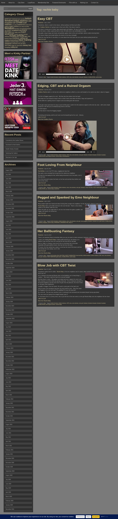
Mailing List (84, 2)
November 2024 (10, 259)
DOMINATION (21, 24)
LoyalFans (31, 2)
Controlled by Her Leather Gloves (14, 140)
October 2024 (9, 263)
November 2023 (10, 310)
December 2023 (10, 306)
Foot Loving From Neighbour (60, 165)
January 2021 (9, 454)
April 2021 (8, 441)
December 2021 (10, 407)
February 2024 (9, 297)
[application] (67, 59)
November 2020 (10, 462)
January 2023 (9, 352)
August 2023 (9, 322)
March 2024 (9, 293)
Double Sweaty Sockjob (12, 149)
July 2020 (8, 479)
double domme (28, 24)
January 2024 (9, 301)
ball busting (54, 255)
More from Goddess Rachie (45, 41)
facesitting (26, 26)
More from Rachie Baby (44, 185)
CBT (68, 77)
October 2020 (9, 467)
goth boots (104, 187)
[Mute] (91, 74)
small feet (56, 188)
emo (70, 77)
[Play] (40, 74)
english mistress (14, 26)
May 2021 (8, 437)
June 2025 (8, 229)
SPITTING (8, 45)
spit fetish (23, 43)
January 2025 (9, 250)
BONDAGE (15, 19)
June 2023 (8, 331)
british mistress (62, 77)
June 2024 (8, 280)
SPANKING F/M (64, 222)
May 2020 (8, 488)
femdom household (20, 28)
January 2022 (9, 403)
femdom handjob (101, 155)
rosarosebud (14, 40)
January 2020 (9, 505)
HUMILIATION (91, 77)
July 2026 (8, 174)
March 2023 (9, 344)
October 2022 (9, 365)
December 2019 (10, 509)
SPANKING (57, 222)
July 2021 (8, 428)
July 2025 (8, 225)
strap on (71, 222)
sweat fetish (19, 45)
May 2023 (8, 335)
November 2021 (10, 411)
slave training (24, 40)
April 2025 (8, 238)
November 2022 (10, 361)
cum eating (14, 24)
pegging (45, 222)
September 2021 (10, 420)
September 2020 (10, 471)
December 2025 (10, 204)
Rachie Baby (41, 205)
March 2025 (9, 242)
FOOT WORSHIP (97, 187)
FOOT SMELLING (16, 32)
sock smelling (22, 41)
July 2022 (8, 378)
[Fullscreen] (94, 74)
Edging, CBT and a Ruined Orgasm (64, 85)
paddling (40, 222)
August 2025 (9, 221)
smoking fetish (14, 42)
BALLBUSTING (61, 255)
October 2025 (9, 212)
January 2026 (9, 200)
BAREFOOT (8, 19)
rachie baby (99, 77)
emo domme (75, 77)
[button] (67, 59)
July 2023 (8, 327)
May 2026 (8, 183)
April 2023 (8, 339)
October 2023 (9, 314)
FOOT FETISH (89, 187)
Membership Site (43, 2)
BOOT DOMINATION (70, 255)
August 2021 (9, 424)
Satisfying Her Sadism (12, 153)
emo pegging (84, 221)
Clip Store (21, 2)
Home (3, 2)
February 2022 (9, 399)
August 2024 (9, 272)
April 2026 (8, 187)
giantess (21, 34)
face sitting (21, 26)
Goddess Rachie (44, 27)
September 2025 (10, 217)
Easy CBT (45, 18)
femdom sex (96, 221)
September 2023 (10, 318)
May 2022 (8, 386)
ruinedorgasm (65, 156)
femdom (86, 77)
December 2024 (10, 255)
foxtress (16, 34)
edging (7, 26)
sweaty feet (27, 45)
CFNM (19, 22)
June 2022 (8, 382)
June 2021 (8, 433)
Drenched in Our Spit (11, 157)
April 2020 (8, 492)
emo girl (81, 77)
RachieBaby (41, 171)
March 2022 (9, 394)
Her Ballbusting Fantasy (56, 231)
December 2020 (10, 458)
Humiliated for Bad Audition (13, 144)
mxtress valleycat (20, 38)
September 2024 (10, 267)
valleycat (14, 47)
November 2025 (10, 208)
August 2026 (9, 170)
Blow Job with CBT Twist (57, 265)
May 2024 (8, 284)
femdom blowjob (92, 155)
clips (45, 77)
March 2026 (9, 191)
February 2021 (9, 450)
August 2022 (9, 373)
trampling (7, 47)
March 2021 (9, 445)
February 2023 (9, 348)
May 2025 (8, 233)
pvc (46, 188)
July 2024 (8, 276)
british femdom (54, 77)
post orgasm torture (50, 156)
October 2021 (9, 416)
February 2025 (9, 246)
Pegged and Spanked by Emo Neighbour (68, 197)
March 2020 (9, 496)
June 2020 (8, 483)
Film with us (73, 2)
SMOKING (7, 42)
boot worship (79, 255)
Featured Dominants (59, 2)
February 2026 (9, 195)
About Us (11, 2)
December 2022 (10, 356)
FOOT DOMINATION (14, 30)
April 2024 (8, 289)
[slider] (65, 74)
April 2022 (8, 390)
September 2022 (10, 369)
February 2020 (9, 500)
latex (25, 36)
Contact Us (94, 2)
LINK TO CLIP (42, 39)
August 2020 (9, 475)
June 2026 (8, 178)
